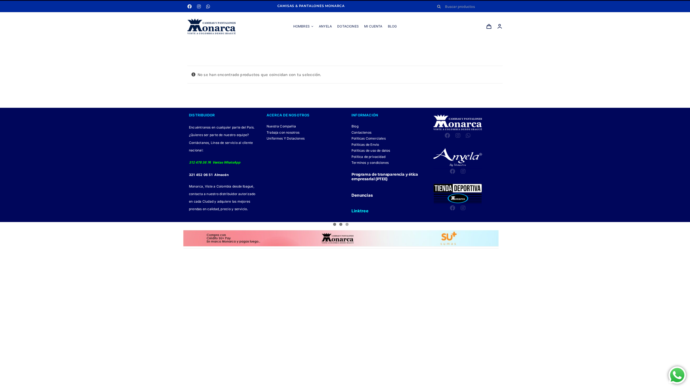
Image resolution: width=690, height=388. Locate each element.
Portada (334, 46)
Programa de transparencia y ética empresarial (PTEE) (384, 176)
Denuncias (362, 195)
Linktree (359, 210)
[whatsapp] (208, 6)
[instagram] (199, 6)
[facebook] (189, 6)
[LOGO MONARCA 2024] (211, 20)
